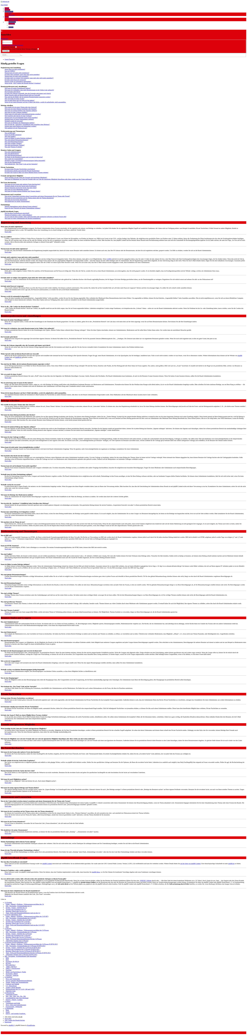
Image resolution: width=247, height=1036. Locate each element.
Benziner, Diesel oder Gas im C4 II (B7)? (18, 923)
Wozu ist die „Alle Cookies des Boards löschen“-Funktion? (23, 83)
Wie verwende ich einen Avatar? (14, 98)
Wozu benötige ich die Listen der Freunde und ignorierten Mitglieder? (26, 177)
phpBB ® (11, 1025)
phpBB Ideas (96, 872)
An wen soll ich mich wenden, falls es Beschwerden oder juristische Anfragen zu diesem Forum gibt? (35, 216)
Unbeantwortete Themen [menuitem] (16, 18)
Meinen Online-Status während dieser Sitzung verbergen (19, 49)
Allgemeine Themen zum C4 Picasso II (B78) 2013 (21, 954)
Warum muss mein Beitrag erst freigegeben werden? (20, 126)
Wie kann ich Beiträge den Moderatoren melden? (19, 123)
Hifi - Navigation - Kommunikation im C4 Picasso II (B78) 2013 (25, 946)
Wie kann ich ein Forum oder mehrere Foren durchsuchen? (22, 184)
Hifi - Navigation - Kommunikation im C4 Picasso (21, 932)
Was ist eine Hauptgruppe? (13, 162)
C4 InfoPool (8, 977)
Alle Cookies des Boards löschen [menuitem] (15, 1020)
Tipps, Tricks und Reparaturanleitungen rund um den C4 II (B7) (25, 925)
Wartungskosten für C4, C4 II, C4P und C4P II (20, 989)
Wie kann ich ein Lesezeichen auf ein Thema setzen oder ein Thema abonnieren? (29, 198)
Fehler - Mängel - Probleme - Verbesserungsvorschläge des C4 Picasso (27, 930)
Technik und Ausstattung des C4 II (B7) (18, 921)
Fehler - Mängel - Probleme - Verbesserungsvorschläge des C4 (25, 904)
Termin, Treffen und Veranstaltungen (17, 982)
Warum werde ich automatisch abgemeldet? (18, 81)
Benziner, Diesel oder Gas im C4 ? (16, 911)
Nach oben (8, 232)
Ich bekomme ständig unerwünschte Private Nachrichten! (22, 171)
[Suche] (21, 55)
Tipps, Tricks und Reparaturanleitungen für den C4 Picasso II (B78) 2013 (28, 953)
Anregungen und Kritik (13, 1003)
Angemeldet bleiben (8, 47)
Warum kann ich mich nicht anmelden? (16, 76)
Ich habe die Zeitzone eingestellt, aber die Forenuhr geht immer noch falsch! (28, 93)
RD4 (7, 958)
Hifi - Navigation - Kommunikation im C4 (19, 906)
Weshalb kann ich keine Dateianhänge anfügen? (19, 119)
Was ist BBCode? (10, 133)
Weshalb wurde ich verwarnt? (14, 121)
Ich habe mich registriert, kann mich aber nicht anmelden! (22, 74)
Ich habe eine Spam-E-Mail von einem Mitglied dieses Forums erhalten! (26, 172)
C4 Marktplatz (9, 1008)
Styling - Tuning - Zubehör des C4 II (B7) (18, 920)
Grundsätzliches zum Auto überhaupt (17, 998)
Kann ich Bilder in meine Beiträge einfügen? (18, 138)
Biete (7, 1010)
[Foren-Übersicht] (5, 1)
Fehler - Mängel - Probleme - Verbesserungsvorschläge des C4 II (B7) (27, 916)
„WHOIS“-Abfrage (145, 880)
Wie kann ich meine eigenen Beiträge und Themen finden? (22, 191)
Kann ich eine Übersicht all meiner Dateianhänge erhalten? (22, 208)
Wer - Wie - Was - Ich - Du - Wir (16, 996)
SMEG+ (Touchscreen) (13, 968)
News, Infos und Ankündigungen (16, 1005)
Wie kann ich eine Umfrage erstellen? (16, 112)
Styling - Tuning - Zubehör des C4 (16, 908)
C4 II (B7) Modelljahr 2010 (13, 915)
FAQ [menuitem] (10, 13)
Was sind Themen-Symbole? (13, 147)
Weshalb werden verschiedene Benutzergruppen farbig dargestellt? (25, 160)
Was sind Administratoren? (13, 152)
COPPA (109, 259)
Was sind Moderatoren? (12, 153)
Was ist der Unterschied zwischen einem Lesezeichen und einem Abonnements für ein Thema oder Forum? (37, 196)
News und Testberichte (13, 979)
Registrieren (4, 39)
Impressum (8, 1022)
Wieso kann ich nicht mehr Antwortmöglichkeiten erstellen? (23, 114)
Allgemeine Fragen (11, 994)
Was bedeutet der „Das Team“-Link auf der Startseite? (21, 164)
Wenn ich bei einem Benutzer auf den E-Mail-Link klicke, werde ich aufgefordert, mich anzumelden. (35, 102)
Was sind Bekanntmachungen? (14, 141)
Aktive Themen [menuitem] (13, 20)
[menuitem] (12, 22)
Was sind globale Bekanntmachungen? (16, 140)
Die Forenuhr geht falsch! (12, 92)
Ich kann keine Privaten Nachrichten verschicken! (20, 169)
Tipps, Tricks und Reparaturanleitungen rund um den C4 (23, 913)
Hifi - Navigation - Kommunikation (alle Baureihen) (20, 956)
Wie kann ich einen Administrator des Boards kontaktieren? (23, 218)
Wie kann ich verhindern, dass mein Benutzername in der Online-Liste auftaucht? (29, 90)
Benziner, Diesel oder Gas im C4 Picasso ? (19, 937)
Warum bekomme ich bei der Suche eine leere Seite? (21, 188)
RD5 (7, 960)
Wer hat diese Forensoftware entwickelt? (17, 213)
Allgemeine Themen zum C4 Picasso (17, 941)
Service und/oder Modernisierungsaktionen (19, 980)
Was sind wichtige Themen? (13, 143)
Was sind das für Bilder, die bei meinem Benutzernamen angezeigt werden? (27, 97)
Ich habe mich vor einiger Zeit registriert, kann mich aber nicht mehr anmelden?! (29, 78)
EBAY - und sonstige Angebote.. (16, 1013)
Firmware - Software (12, 975)
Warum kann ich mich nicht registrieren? (17, 73)
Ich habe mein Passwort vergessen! (15, 80)
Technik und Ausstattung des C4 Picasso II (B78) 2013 (22, 949)
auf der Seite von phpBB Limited (190, 863)
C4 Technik (8, 902)
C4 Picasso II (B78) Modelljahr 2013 (16, 942)
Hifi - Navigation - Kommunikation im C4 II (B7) (21, 918)
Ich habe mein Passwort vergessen (12, 45)
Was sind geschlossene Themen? (15, 145)
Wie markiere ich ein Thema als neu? (16, 128)
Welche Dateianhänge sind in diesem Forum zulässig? (21, 206)
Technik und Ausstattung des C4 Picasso (18, 935)
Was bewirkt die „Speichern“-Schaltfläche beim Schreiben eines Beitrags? (27, 124)
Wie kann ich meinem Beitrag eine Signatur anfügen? (21, 110)
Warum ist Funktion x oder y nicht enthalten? (18, 215)
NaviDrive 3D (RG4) (12, 961)
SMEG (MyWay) (11, 967)
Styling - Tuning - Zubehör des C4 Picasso (19, 934)
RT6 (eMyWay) (10, 965)
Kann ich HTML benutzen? (13, 135)
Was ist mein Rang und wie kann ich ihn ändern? (19, 100)
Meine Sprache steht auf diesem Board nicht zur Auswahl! (22, 95)
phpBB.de (18, 357)
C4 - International (11, 986)
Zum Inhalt (4, 5)
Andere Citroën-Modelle (13, 987)
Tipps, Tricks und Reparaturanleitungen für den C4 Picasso (24, 939)
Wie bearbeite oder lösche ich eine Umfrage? (18, 116)
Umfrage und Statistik (12, 984)
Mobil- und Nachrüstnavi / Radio (16, 972)
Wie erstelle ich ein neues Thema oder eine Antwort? (21, 107)
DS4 (7, 927)
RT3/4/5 (8, 963)
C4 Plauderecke (9, 993)
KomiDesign (31, 1025)
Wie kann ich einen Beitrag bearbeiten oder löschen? (21, 109)
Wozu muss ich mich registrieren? (15, 69)
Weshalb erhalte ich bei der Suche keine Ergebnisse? (21, 186)
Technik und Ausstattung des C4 (16, 909)
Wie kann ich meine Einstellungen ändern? (18, 88)
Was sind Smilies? (10, 136)
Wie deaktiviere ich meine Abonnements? (17, 201)
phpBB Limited (47, 863)
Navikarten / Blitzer (12, 973)
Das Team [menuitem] (11, 15)
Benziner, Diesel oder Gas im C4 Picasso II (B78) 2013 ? (23, 951)
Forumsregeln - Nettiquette (14, 1006)
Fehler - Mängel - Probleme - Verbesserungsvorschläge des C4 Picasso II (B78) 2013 (32, 944)
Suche (8, 1012)
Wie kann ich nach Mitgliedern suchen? (17, 189)
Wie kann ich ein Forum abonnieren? (16, 200)
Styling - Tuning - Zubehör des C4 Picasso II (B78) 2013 (23, 947)
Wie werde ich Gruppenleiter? (14, 159)
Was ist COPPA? (10, 71)
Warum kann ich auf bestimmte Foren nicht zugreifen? (21, 117)
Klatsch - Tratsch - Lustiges (14, 1000)
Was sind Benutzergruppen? (13, 155)
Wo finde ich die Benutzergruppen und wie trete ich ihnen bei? (24, 157)
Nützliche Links (11, 991)
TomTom (8, 970)
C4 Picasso (8, 928)
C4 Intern (7, 1001)
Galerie (7, 8)
